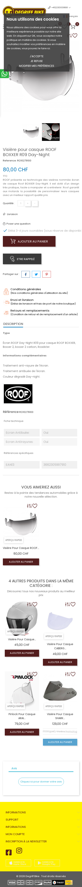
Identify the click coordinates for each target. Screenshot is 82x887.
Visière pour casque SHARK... (60, 716)
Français (73, 16)
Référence (11, 412)
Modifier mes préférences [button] (36, 66)
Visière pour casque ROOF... (21, 548)
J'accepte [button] (36, 56)
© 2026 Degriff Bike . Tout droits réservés (41, 876)
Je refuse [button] (37, 61)
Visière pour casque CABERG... (60, 646)
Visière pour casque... (22, 639)
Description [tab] (13, 324)
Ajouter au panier (32, 241)
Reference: (10, 160)
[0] (73, 27)
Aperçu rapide (13, 540)
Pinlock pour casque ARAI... (22, 716)
